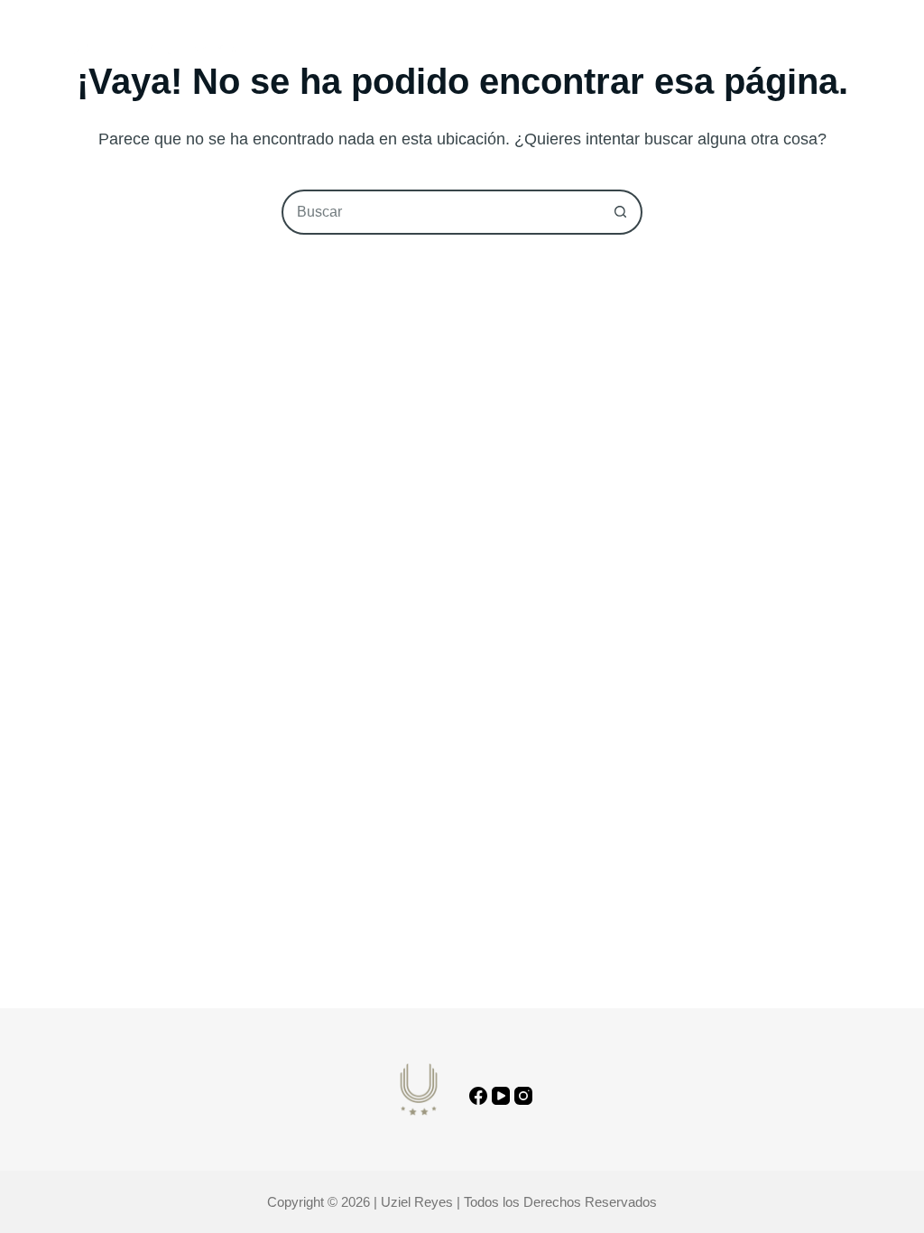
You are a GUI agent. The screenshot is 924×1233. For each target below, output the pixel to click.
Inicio (271, 49)
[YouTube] (501, 1096)
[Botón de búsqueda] (620, 212)
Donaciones (629, 49)
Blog (436, 49)
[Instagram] (523, 1096)
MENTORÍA (521, 49)
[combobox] (441, 212)
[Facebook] (478, 1096)
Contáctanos (818, 49)
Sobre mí (354, 49)
